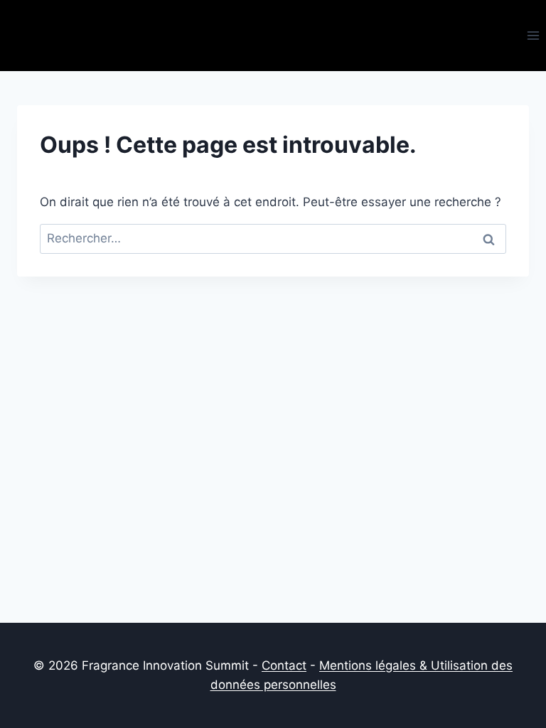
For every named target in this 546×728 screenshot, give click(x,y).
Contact (284, 665)
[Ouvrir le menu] (533, 35)
